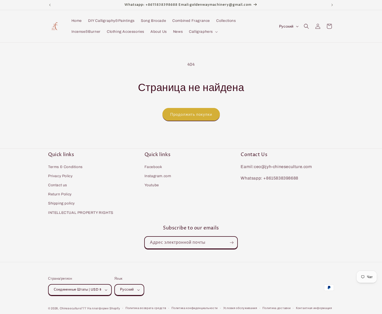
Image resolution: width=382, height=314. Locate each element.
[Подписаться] (231, 242)
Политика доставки (276, 308)
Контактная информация (314, 308)
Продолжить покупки (191, 114)
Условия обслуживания (240, 308)
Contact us (57, 185)
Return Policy (60, 194)
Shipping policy (61, 203)
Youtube (151, 185)
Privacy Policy (60, 176)
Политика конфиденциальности (195, 308)
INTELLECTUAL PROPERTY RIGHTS (80, 213)
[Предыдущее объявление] (50, 5)
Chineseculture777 (73, 308)
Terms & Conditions (65, 167)
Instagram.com (157, 176)
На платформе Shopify (103, 308)
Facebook (153, 167)
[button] (203, 31)
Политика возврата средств (146, 308)
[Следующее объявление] (332, 5)
